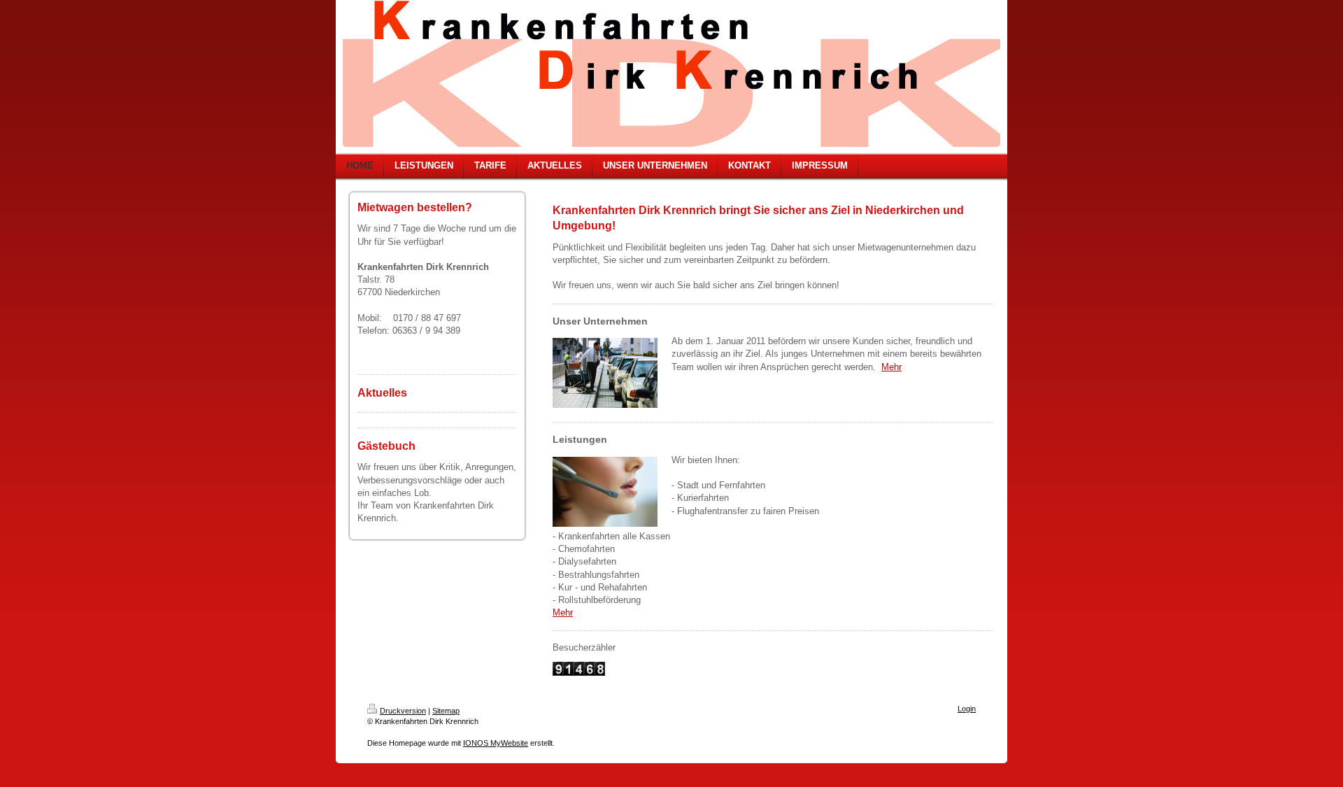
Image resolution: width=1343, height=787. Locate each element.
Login (967, 708)
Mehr (891, 367)
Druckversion (403, 711)
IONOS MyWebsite (495, 743)
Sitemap (446, 711)
